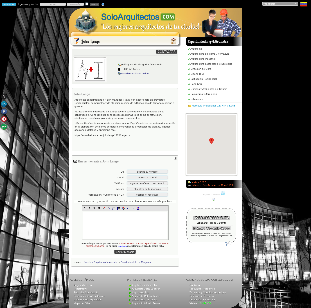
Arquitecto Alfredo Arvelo (146, 303)
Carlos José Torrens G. (145, 299)
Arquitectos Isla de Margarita (136, 262)
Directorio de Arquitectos (88, 299)
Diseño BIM (197, 73)
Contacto (195, 285)
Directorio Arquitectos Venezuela (100, 262)
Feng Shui (196, 83)
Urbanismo (197, 99)
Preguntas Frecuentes (202, 288)
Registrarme (81, 288)
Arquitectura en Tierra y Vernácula (209, 53)
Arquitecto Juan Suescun (146, 288)
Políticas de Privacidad (202, 296)
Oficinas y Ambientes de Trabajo (209, 88)
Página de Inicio (83, 285)
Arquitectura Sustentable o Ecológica (211, 63)
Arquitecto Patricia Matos (146, 296)
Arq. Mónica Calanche (144, 285)
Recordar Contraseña (86, 292)
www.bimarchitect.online (135, 73)
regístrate (122, 246)
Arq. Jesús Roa (140, 292)
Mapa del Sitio (82, 303)
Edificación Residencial (204, 78)
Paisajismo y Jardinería (204, 93)
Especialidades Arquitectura (89, 296)
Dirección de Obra (201, 68)
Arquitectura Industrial (202, 58)
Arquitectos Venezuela (202, 299)
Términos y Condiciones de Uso (208, 292)
